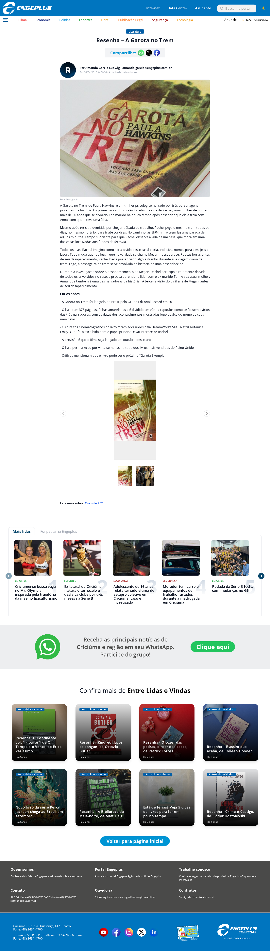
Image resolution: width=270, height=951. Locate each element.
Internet (153, 8)
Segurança (160, 20)
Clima (22, 20)
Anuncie (230, 20)
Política (64, 20)
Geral (105, 20)
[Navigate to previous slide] (63, 413)
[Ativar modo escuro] (263, 8)
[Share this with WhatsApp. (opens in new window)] (141, 53)
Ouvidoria (103, 890)
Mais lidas (22, 531)
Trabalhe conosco (194, 869)
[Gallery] (135, 413)
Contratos (188, 890)
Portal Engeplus (109, 869)
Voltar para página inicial (135, 841)
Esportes (85, 20)
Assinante (203, 8)
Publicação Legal (130, 20)
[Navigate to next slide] (207, 413)
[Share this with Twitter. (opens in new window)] (149, 53)
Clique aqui (212, 647)
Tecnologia (185, 20)
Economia (43, 20)
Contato (17, 890)
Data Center (177, 8)
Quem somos (22, 869)
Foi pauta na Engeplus (58, 531)
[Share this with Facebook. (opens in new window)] (157, 53)
